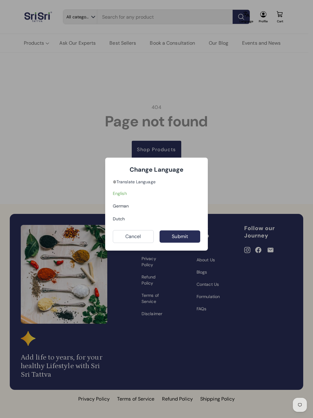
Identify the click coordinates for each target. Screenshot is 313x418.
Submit (180, 236)
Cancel (133, 236)
